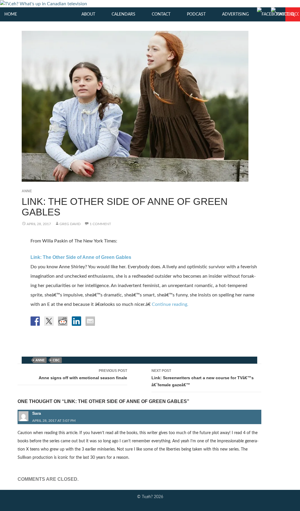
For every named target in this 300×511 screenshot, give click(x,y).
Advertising (235, 14)
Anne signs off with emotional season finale (83, 374)
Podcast (196, 14)
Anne (27, 191)
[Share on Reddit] (62, 321)
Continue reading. (170, 304)
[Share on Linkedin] (76, 321)
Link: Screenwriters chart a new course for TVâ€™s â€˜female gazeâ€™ (202, 378)
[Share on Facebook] (35, 321)
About (88, 14)
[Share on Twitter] (49, 321)
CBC (56, 360)
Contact (161, 14)
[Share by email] (90, 321)
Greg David (70, 224)
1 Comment (100, 224)
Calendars (123, 14)
